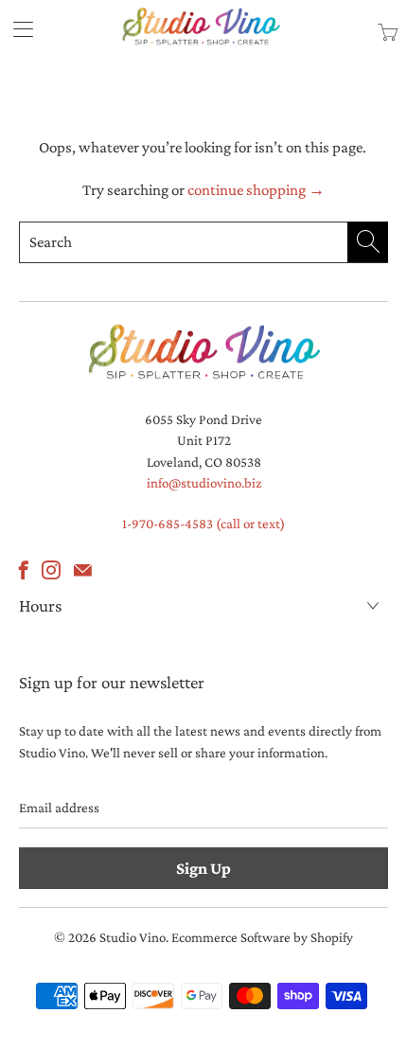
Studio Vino (132, 937)
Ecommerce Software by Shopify (262, 937)
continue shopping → (256, 190)
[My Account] (16, 29)
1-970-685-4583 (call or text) (203, 523)
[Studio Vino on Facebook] (23, 569)
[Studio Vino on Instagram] (51, 569)
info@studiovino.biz (204, 482)
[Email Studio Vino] (83, 569)
